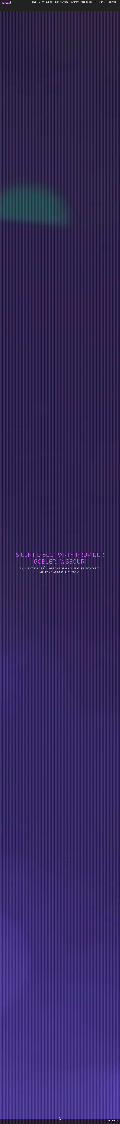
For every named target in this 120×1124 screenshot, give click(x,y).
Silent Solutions (61, 2)
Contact (112, 2)
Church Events (100, 2)
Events (49, 2)
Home (34, 2)
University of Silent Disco (81, 2)
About (41, 2)
